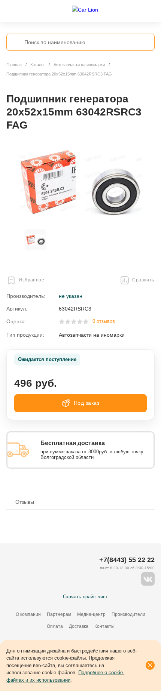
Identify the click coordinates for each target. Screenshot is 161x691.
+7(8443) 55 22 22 (127, 560)
